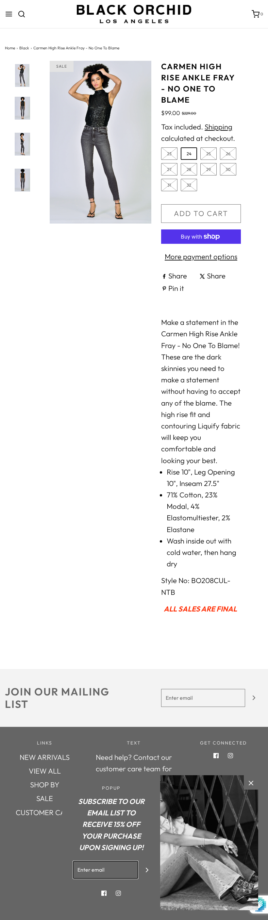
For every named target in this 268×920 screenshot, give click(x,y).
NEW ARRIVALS (45, 757)
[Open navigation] (9, 14)
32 (189, 185)
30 (228, 169)
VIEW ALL (45, 771)
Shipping (218, 126)
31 (169, 185)
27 (169, 169)
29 (208, 169)
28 (189, 169)
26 (228, 153)
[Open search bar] (24, 14)
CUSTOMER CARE (45, 812)
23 (169, 153)
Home (10, 47)
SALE (44, 798)
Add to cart (201, 213)
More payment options (201, 256)
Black (24, 47)
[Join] (254, 698)
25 (208, 153)
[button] (22, 86)
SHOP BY (44, 784)
